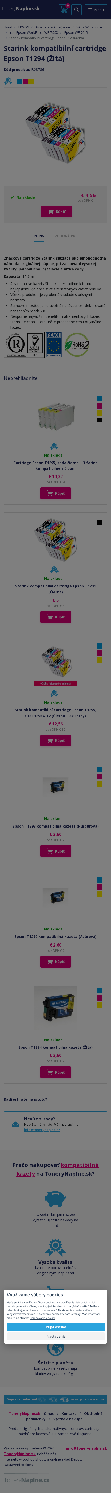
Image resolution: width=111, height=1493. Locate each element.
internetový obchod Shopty (25, 1459)
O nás (49, 1413)
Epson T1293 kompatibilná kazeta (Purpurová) (56, 826)
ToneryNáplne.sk (20, 1453)
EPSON (23, 27)
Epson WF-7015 (76, 32)
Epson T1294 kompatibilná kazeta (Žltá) (56, 1047)
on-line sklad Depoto (66, 1459)
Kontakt (69, 1413)
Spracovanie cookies (43, 1317)
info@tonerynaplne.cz (42, 1129)
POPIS (39, 235)
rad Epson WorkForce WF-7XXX (34, 32)
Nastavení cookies (18, 1464)
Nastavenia (56, 1336)
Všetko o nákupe (67, 1419)
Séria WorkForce (89, 27)
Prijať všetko (56, 1327)
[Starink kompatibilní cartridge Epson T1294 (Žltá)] (55, 133)
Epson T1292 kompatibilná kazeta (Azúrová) (55, 936)
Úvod (8, 27)
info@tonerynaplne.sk (86, 1448)
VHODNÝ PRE (65, 235)
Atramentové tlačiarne (52, 27)
